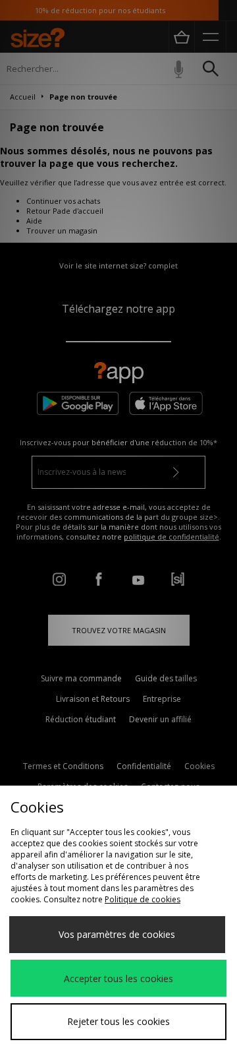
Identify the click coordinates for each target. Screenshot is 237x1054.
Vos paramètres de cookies (117, 934)
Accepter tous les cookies (118, 978)
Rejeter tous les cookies (118, 1021)
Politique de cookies (142, 899)
